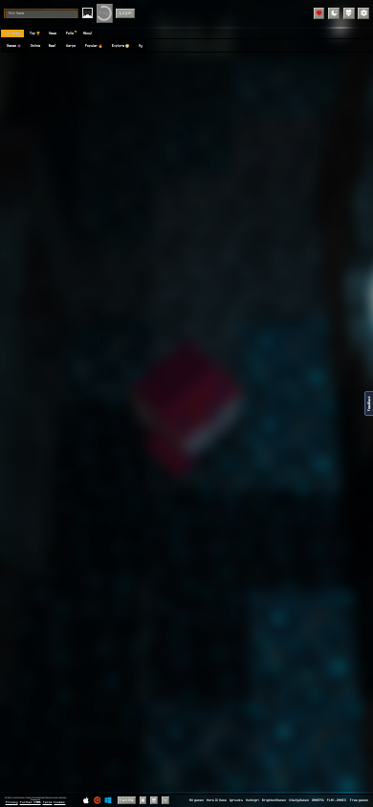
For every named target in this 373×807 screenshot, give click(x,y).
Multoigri (252, 800)
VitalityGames (299, 800)
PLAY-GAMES (336, 800)
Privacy (12, 802)
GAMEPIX (318, 800)
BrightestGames (274, 800)
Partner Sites (30, 802)
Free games (359, 800)
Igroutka (236, 800)
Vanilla (127, 799)
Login (126, 12)
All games (196, 800)
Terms (48, 802)
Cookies (59, 802)
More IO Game (217, 800)
